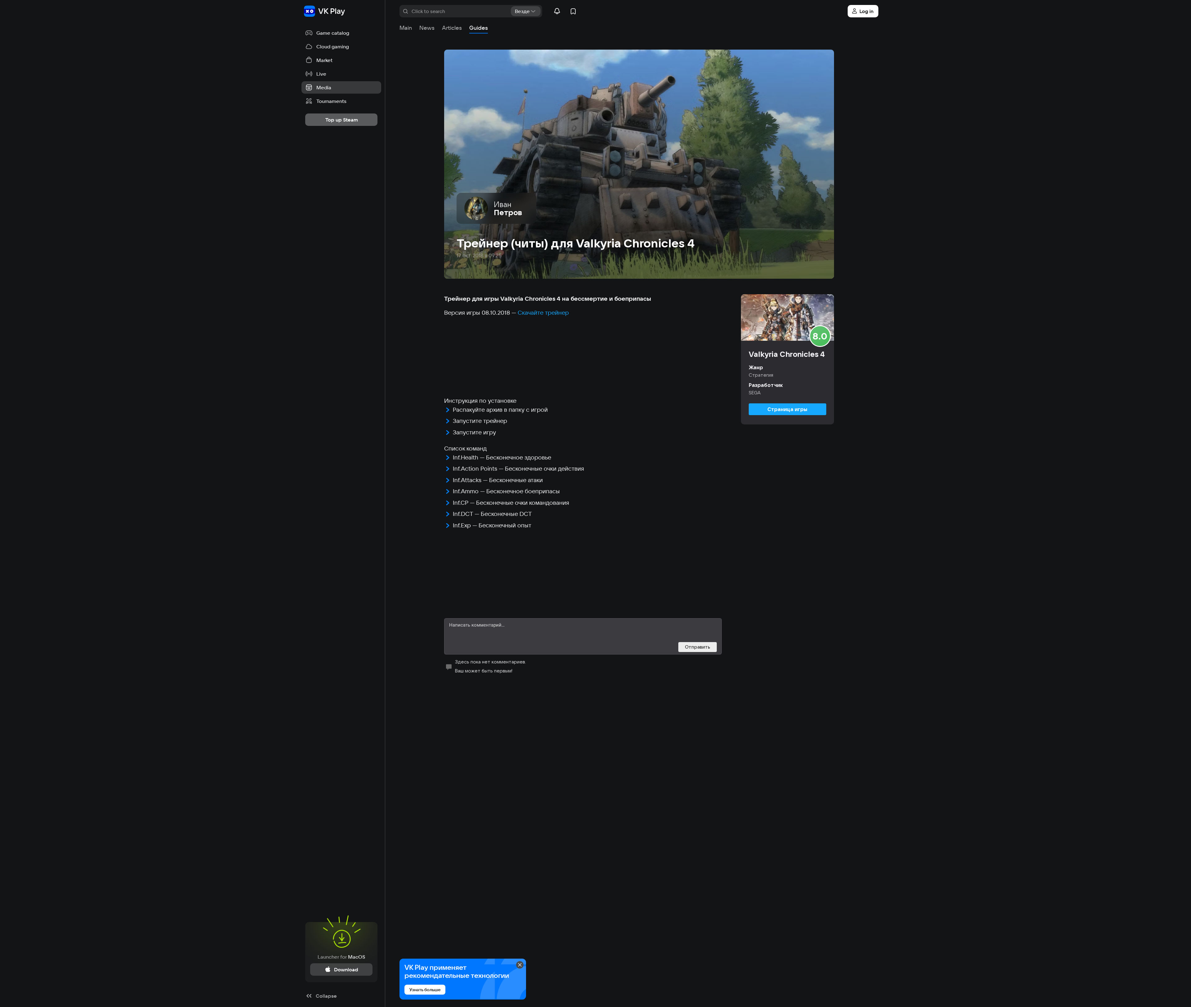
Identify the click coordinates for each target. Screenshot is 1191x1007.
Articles (452, 27)
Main (405, 27)
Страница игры (787, 409)
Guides (478, 27)
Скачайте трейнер (543, 312)
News (427, 27)
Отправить (697, 647)
